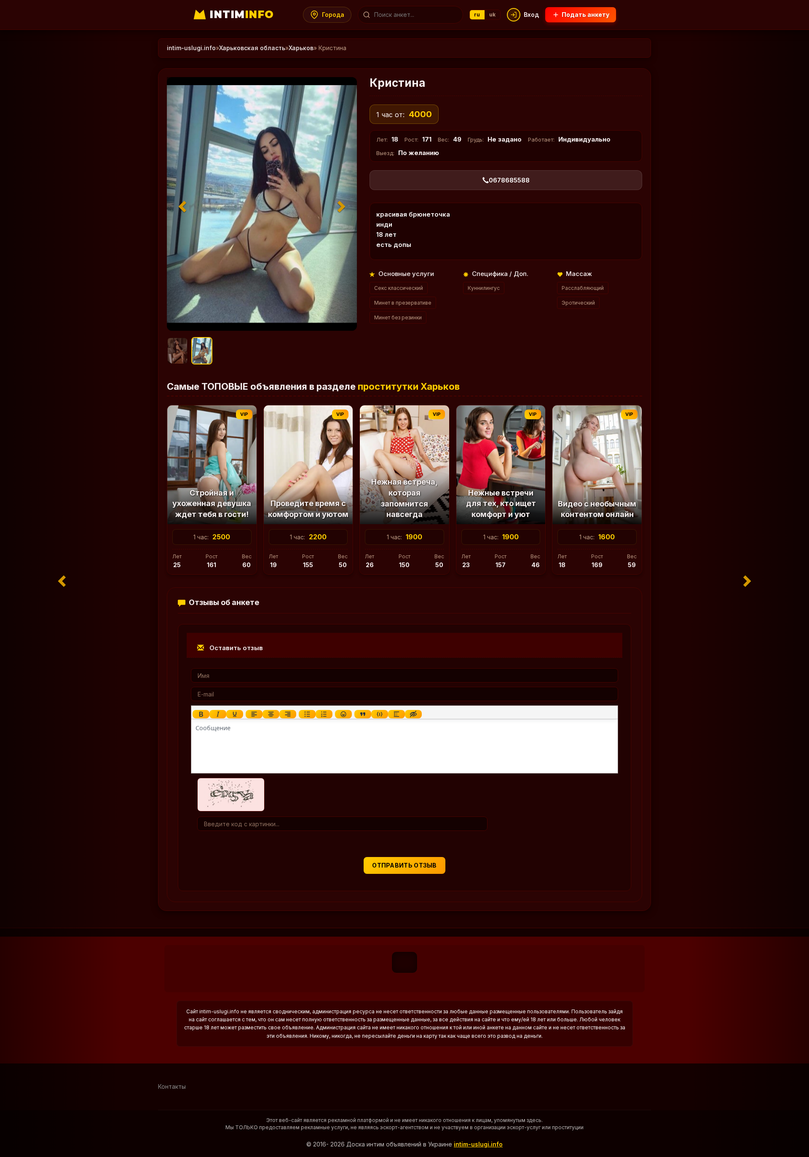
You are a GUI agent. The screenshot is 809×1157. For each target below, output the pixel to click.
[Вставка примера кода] (379, 714)
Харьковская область (252, 47)
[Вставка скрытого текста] (413, 714)
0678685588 (509, 180)
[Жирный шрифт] (201, 714)
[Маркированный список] (307, 714)
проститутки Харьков (409, 386)
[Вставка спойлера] (396, 714)
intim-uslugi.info (191, 47)
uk (492, 14)
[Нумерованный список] (324, 714)
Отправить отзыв (404, 865)
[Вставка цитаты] (362, 714)
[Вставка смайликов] (343, 714)
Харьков (301, 47)
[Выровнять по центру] (271, 714)
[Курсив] (217, 714)
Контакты (172, 1086)
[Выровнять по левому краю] (254, 714)
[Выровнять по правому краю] (287, 714)
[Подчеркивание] (234, 714)
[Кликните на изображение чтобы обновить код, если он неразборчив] (231, 794)
